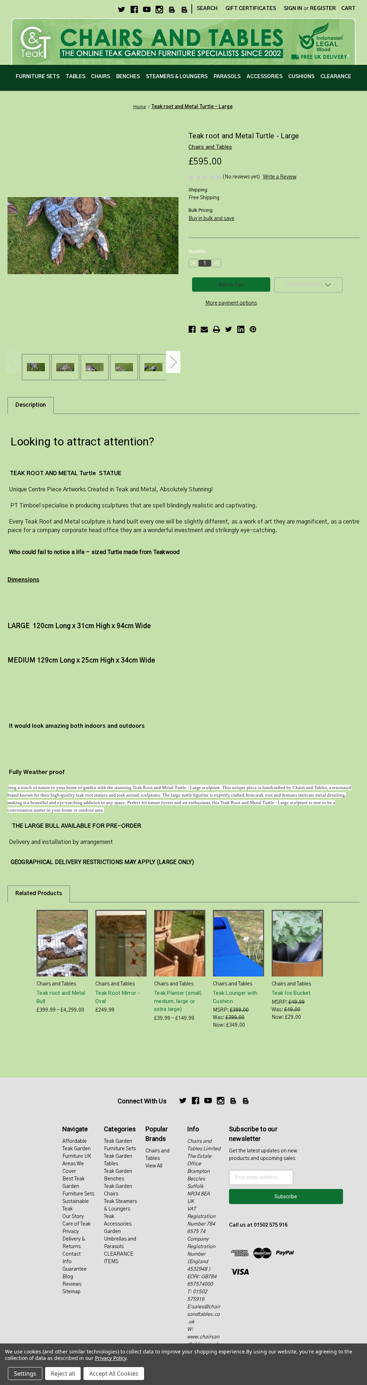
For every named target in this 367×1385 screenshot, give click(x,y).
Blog (67, 1276)
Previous (13, 362)
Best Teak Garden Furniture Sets (78, 1186)
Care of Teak (76, 1224)
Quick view (57, 937)
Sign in (293, 8)
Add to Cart (121, 949)
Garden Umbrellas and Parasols (120, 1239)
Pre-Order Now (239, 949)
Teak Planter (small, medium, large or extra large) (178, 1001)
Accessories (264, 76)
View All (154, 1166)
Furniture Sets (37, 76)
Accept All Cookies (113, 1373)
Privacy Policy (110, 1358)
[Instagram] (159, 9)
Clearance (335, 76)
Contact (71, 1254)
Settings (25, 1373)
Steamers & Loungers (177, 76)
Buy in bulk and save (211, 218)
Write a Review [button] (279, 177)
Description (30, 405)
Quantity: (197, 251)
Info (67, 1261)
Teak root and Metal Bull (61, 997)
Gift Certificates (250, 8)
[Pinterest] (253, 329)
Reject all (63, 1373)
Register (323, 8)
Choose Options (62, 949)
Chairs (100, 76)
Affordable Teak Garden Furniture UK (76, 1149)
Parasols (227, 76)
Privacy (70, 1231)
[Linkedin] (240, 329)
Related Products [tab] (38, 893)
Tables (75, 76)
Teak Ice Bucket (291, 993)
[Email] (204, 329)
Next (173, 362)
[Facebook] (134, 9)
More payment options (231, 303)
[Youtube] (147, 9)
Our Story (73, 1216)
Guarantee (74, 1269)
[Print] (216, 329)
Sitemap (71, 1291)
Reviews (71, 1284)
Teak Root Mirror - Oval (117, 997)
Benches (128, 76)
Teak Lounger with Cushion (235, 997)
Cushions (301, 76)
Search (207, 8)
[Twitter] (121, 9)
